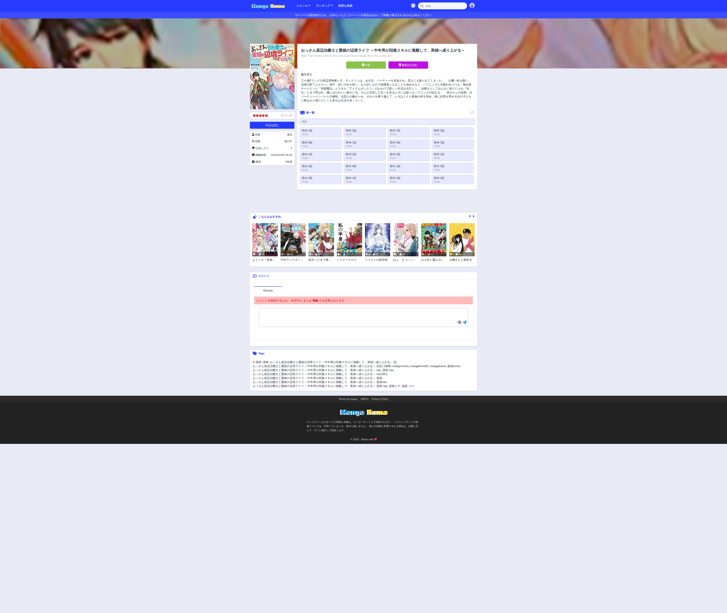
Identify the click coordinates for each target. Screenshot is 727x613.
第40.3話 (439, 177)
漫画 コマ (408, 386)
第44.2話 (395, 142)
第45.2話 (439, 130)
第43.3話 (395, 154)
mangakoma (438, 366)
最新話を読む (409, 65)
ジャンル (302, 5)
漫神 (265, 362)
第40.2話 (395, 177)
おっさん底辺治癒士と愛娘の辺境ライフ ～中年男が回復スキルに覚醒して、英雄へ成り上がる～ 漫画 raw (320, 386)
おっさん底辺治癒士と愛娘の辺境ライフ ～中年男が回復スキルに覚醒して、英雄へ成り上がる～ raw (317, 370)
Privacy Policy (380, 398)
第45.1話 (395, 130)
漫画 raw (387, 370)
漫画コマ (394, 386)
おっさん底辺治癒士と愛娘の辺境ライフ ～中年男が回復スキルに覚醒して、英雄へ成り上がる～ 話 (333, 362)
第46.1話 (307, 130)
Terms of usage (348, 398)
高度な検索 (345, 5)
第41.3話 (307, 177)
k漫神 (387, 366)
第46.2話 (351, 130)
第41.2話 (439, 166)
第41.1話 (395, 166)
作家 (367, 65)
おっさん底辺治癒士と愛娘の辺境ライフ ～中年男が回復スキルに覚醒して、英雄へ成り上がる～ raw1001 (320, 374)
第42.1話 (439, 154)
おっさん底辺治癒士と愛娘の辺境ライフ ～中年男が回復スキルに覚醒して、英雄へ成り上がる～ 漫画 (317, 378)
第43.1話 (307, 154)
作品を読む (272, 125)
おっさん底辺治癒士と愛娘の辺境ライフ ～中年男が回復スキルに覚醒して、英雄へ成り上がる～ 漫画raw (320, 382)
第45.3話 (307, 142)
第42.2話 (307, 166)
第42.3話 (351, 166)
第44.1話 (351, 142)
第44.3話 (439, 142)
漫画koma (453, 366)
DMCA (364, 398)
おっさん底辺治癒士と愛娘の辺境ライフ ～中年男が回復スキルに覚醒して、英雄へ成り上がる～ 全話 (317, 366)
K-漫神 (257, 362)
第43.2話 (351, 154)
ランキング (323, 5)
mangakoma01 (419, 366)
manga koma (400, 366)
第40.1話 (351, 177)
